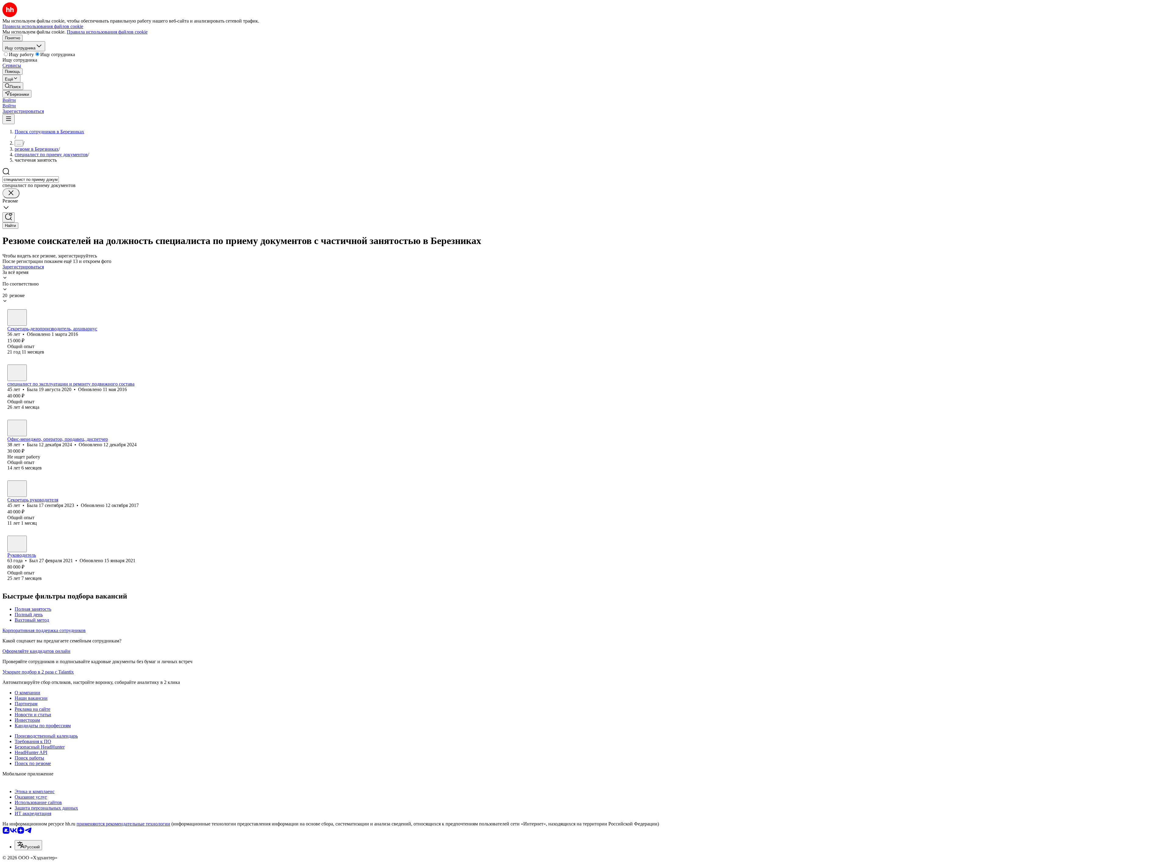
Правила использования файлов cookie (107, 31)
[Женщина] (17, 317)
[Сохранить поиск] (8, 217)
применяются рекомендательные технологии (123, 823)
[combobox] (30, 179)
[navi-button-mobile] (8, 119)
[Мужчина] (17, 544)
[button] (9, 100)
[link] (12, 86)
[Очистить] (11, 193)
